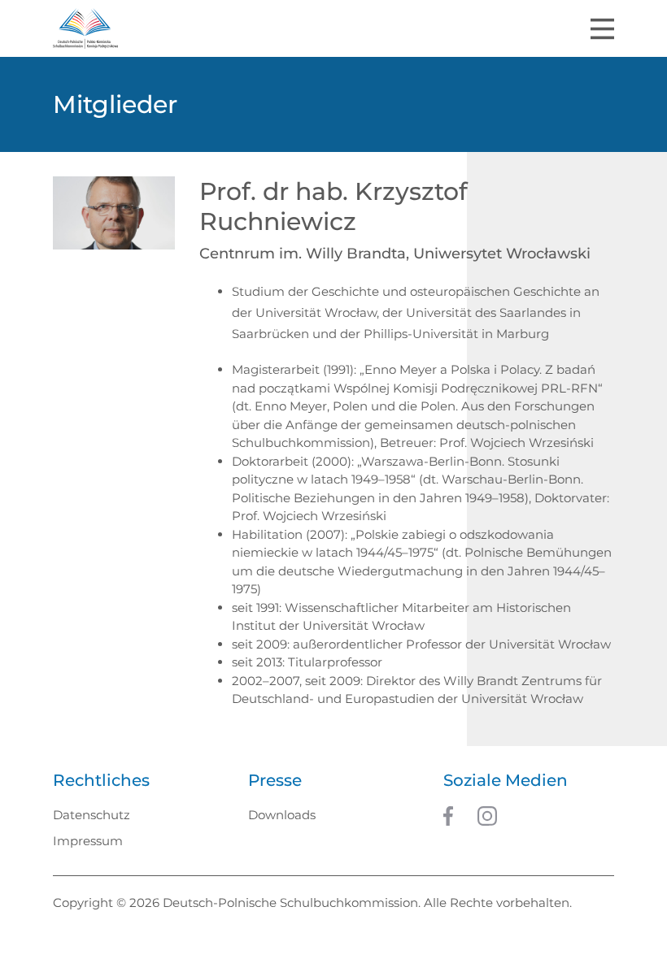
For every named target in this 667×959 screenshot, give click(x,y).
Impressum (88, 840)
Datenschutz (91, 814)
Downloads (282, 814)
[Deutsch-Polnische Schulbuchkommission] (85, 28)
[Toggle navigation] (602, 29)
